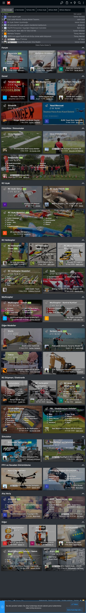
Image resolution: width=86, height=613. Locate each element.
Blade (65, 254)
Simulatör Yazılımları (17, 442)
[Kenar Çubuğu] (83, 3)
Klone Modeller (29, 283)
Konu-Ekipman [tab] (66, 10)
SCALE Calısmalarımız (56, 279)
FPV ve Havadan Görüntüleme (16, 465)
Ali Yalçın (81, 39)
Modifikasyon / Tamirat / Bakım (22, 551)
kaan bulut (79, 264)
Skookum (52, 422)
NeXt (9, 450)
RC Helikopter (8, 240)
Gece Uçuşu (11, 422)
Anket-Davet (53, 559)
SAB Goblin (11, 279)
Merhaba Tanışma (13, 33)
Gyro (36, 391)
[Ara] (79, 2)
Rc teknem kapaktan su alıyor (27, 369)
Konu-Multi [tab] (53, 10)
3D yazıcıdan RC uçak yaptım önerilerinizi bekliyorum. (27, 25)
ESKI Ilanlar (53, 557)
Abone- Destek (12, 61)
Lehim (26, 422)
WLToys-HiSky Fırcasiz (71, 256)
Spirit (50, 416)
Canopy (37, 394)
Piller (8, 416)
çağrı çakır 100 (78, 319)
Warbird (48, 222)
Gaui (25, 277)
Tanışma (12, 82)
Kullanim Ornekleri (44, 53)
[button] (3, 3)
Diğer (52, 355)
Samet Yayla (36, 488)
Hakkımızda (43, 600)
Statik (11, 331)
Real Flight (10, 448)
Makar (81, 206)
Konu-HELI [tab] (31, 10)
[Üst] (80, 600)
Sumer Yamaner (79, 31)
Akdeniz (42, 165)
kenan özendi (80, 22)
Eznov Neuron (54, 418)
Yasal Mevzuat (57, 105)
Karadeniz (43, 167)
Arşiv (52, 551)
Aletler (26, 420)
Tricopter (10, 308)
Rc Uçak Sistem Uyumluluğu (17, 22)
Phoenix (24, 448)
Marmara (43, 163)
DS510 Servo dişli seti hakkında (50, 262)
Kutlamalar (10, 63)
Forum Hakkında (23, 59)
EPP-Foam (10, 220)
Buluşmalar (13, 157)
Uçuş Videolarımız (58, 134)
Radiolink (20, 393)
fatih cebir (51, 264)
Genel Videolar (54, 277)
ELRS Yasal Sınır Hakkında (71, 120)
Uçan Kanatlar (50, 220)
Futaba (19, 389)
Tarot (51, 420)
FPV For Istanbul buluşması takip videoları (33, 485)
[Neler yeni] (75, 2)
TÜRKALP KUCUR (25, 264)
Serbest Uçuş (56, 331)
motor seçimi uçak (14, 17)
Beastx (69, 420)
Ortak (9, 562)
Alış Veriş (6, 493)
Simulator (6, 436)
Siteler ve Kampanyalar (32, 505)
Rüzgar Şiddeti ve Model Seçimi (26, 120)
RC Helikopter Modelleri (19, 271)
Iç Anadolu (10, 165)
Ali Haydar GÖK (35, 151)
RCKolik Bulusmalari (14, 163)
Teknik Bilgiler (71, 476)
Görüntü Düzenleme (74, 478)
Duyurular (12, 53)
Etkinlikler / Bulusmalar (13, 128)
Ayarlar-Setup (50, 254)
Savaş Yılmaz (22, 544)
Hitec (9, 391)
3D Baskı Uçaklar (12, 226)
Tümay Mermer (79, 33)
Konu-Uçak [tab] (42, 10)
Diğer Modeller (9, 325)
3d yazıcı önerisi (47, 542)
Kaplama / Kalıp (79, 391)
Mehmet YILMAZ (51, 544)
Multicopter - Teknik (17, 303)
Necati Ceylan (35, 568)
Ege (8, 167)
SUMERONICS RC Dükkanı (76, 507)
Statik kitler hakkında (30, 346)
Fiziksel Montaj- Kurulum (43, 254)
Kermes (51, 509)
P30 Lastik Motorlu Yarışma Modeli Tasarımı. (23, 19)
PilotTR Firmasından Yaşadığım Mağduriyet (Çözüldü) (26, 28)
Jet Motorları (67, 394)
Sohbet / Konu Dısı (72, 82)
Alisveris (12, 499)
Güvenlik (12, 105)
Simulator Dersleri (55, 448)
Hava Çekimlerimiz (17, 471)
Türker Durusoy (79, 17)
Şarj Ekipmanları (29, 416)
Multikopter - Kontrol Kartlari (63, 303)
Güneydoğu (11, 169)
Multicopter (7, 297)
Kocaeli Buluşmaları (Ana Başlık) (28, 42)
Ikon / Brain (71, 414)
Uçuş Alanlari (14, 134)
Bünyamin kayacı (52, 402)
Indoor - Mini (11, 222)
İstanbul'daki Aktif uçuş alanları (26, 149)
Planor (47, 224)
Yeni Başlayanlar (43, 82)
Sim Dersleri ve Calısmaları (62, 442)
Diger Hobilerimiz (69, 87)
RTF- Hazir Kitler (12, 312)
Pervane (66, 391)
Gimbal (51, 478)
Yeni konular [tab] (20, 10)
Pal (46, 391)
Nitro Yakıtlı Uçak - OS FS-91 (69, 566)
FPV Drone (78, 485)
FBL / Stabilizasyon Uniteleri (63, 408)
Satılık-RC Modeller (55, 505)
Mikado (26, 279)
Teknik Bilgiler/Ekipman (75, 277)
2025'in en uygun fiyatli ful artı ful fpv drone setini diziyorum (29, 36)
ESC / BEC (10, 414)
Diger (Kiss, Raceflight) (57, 312)
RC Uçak (6, 183)
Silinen (69, 559)
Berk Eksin (81, 28)
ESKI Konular (71, 557)
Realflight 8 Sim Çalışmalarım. (69, 457)
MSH (8, 281)
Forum (5, 47)
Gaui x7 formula (21, 39)
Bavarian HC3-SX (73, 418)
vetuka (37, 206)
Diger (65, 258)
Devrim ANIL (79, 291)
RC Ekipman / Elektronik (13, 377)
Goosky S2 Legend (74, 262)
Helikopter (28, 560)
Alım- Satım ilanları (59, 499)
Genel (19, 61)
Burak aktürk (78, 70)
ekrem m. (81, 25)
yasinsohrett (79, 402)
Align (76, 254)
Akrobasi (48, 218)
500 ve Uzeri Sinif (30, 310)
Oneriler (68, 53)
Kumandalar (13, 383)
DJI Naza (52, 310)
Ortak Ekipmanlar (16, 408)
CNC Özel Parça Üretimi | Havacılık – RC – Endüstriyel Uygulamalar (37, 566)
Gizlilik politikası (67, 600)
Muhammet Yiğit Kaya (75, 568)
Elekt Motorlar (12, 418)
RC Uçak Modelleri (16, 212)
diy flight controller (74, 317)
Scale (9, 224)
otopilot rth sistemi (31, 203)
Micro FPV (52, 480)
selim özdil (81, 19)
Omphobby (11, 283)
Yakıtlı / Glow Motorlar (31, 418)
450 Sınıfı (10, 310)
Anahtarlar (10, 420)
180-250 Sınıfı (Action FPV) (33, 308)
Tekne (11, 355)
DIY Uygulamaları (16, 528)
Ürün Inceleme (71, 528)
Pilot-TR (9, 507)
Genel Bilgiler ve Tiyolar (15, 505)
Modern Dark (6, 600)
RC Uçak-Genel (15, 189)
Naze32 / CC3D (72, 308)
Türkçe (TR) (19, 600)
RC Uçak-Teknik (57, 189)
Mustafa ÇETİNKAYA (76, 151)
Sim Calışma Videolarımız (74, 448)
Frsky (9, 395)
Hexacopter (28, 312)
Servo (26, 414)
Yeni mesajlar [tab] (7, 10)
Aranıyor (52, 507)
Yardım (76, 600)
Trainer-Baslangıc (13, 218)
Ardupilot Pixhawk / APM (57, 308)
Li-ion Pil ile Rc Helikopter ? (28, 428)
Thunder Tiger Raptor (31, 281)
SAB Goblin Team (32, 289)
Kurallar (9, 59)
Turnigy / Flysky (22, 391)
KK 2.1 (69, 310)
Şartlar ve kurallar (54, 600)
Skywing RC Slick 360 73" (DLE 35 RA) (21, 31)
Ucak (9, 560)
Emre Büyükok (35, 372)
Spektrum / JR (12, 389)
